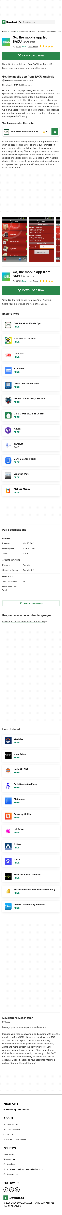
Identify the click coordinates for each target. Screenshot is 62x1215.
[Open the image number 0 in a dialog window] (14, 239)
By (17, 46)
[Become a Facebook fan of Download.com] (5, 1189)
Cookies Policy (9, 1164)
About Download (10, 1124)
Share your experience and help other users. (24, 68)
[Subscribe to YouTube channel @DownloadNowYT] (17, 1189)
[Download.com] (9, 22)
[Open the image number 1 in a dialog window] (41, 239)
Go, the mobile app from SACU (31, 39)
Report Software (33, 603)
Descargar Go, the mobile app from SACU (23, 621)
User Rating (33, 46)
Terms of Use (9, 1159)
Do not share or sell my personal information (23, 1169)
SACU (7, 1022)
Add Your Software (11, 1129)
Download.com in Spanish (14, 1139)
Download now (33, 55)
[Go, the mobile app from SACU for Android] (6, 42)
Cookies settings (10, 1174)
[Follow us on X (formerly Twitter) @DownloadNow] (11, 1189)
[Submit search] (20, 22)
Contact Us (8, 1134)
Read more (27, 85)
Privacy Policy (9, 1154)
